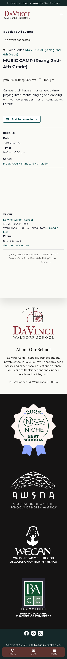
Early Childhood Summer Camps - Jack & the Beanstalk (25, 256)
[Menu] (61, 14)
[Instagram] (33, 633)
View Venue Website (16, 245)
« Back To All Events (18, 31)
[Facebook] (26, 633)
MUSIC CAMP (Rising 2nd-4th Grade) (26, 163)
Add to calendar (22, 119)
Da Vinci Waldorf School (18, 219)
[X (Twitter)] (40, 633)
